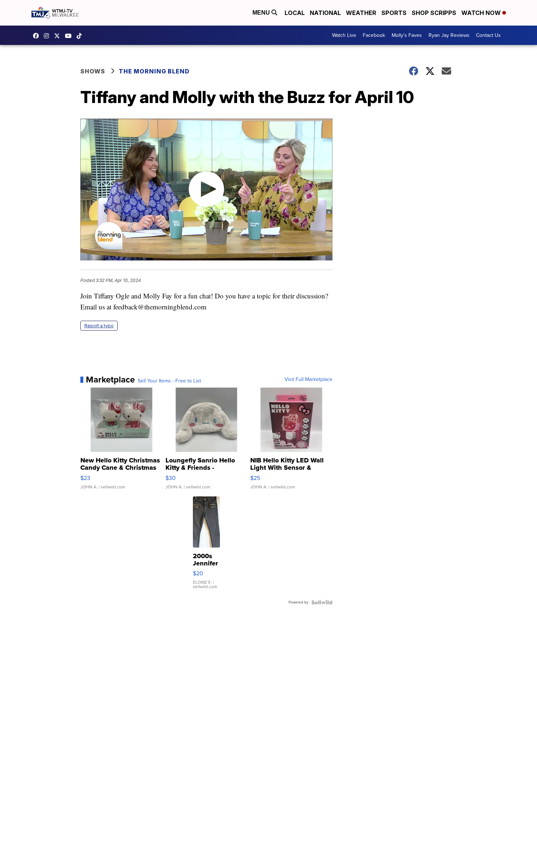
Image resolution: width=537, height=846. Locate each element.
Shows (92, 71)
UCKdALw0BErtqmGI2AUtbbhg (70, 36)
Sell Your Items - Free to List (169, 381)
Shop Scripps (434, 12)
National (325, 12)
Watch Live (344, 35)
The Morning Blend (154, 71)
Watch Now (481, 12)
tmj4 (37, 36)
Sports (394, 12)
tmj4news (48, 36)
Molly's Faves (407, 35)
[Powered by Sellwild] (321, 602)
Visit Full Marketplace (308, 379)
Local (295, 12)
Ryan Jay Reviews (449, 35)
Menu (261, 12)
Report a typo (99, 325)
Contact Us (488, 35)
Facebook (374, 35)
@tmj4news (81, 36)
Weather (361, 12)
